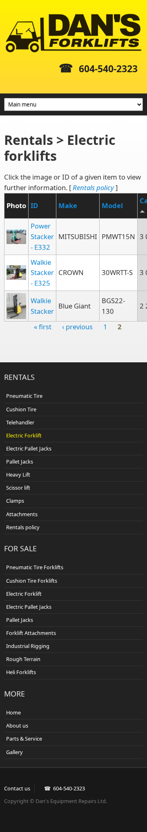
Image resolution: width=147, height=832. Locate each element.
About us (17, 725)
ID (34, 205)
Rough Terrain (23, 659)
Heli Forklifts (21, 672)
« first (42, 326)
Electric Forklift (24, 435)
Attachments (22, 514)
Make (67, 205)
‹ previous (77, 326)
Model (112, 205)
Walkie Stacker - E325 (42, 272)
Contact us (17, 788)
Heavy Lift (18, 474)
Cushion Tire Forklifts (31, 580)
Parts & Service (24, 738)
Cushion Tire (21, 409)
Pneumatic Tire (24, 395)
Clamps (15, 500)
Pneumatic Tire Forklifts (34, 567)
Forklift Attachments (31, 633)
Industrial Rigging (27, 646)
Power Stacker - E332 (42, 236)
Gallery (14, 752)
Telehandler (20, 422)
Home (13, 712)
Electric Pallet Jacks (28, 448)
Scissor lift (18, 487)
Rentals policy (93, 187)
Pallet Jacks (19, 461)
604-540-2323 (108, 68)
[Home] (73, 33)
